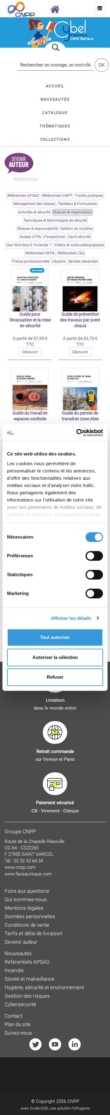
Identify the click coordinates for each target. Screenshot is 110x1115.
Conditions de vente (27, 925)
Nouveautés (18, 953)
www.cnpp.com (20, 867)
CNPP (73, 1101)
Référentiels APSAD (27, 962)
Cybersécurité (20, 1004)
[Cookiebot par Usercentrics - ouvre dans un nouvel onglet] (77, 433)
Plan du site (18, 1024)
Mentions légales (24, 908)
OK (101, 65)
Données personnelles (30, 916)
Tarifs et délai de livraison (33, 933)
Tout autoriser (55, 637)
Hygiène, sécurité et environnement (44, 987)
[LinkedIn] (74, 1044)
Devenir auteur (21, 942)
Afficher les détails (71, 618)
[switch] (94, 556)
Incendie (14, 970)
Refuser (55, 677)
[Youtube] (55, 1044)
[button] (55, 112)
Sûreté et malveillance (29, 979)
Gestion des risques (27, 996)
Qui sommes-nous (26, 899)
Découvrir (30, 352)
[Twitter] (35, 1044)
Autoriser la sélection (55, 657)
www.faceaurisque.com (28, 874)
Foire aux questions (27, 891)
